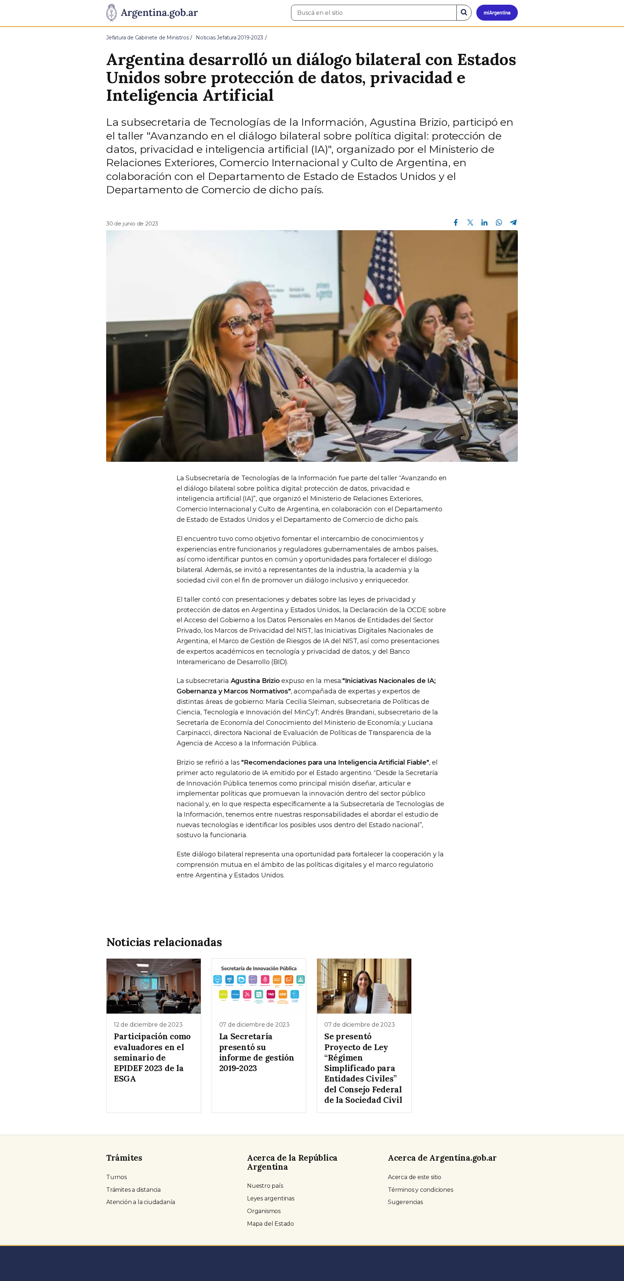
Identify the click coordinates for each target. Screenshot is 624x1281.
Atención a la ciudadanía (140, 1202)
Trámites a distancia (133, 1189)
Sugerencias (405, 1202)
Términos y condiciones (420, 1189)
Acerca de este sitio (414, 1177)
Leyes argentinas (270, 1198)
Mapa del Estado (270, 1223)
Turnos (116, 1177)
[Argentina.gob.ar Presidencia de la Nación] (152, 13)
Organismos (264, 1211)
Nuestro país (265, 1185)
